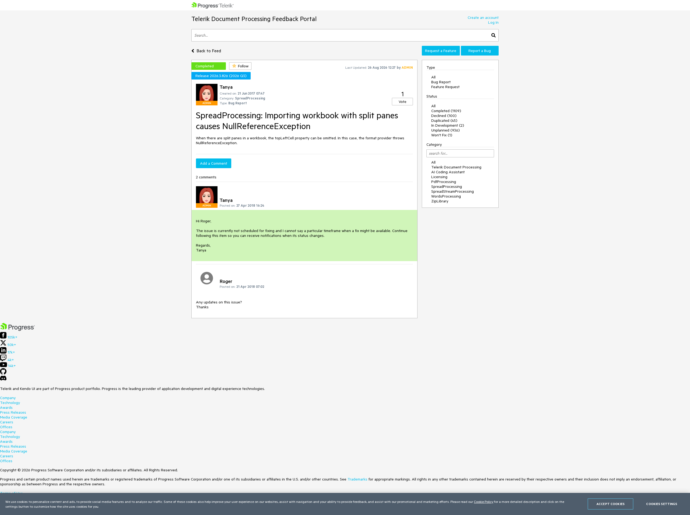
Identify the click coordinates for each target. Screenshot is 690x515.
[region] (345, 504)
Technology (10, 402)
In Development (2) (447, 125)
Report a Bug (479, 50)
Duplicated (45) (444, 120)
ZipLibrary (439, 201)
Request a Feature (440, 50)
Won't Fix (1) (441, 135)
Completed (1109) (446, 110)
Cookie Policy (483, 501)
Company (8, 397)
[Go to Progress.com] (17, 329)
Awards (6, 407)
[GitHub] (3, 373)
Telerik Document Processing (456, 167)
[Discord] (3, 379)
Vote (402, 101)
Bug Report (441, 82)
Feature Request (445, 86)
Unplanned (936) (445, 130)
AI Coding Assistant (448, 172)
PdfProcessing (443, 181)
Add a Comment (213, 163)
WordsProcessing (446, 196)
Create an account (483, 17)
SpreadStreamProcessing (452, 191)
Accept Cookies (610, 504)
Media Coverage (13, 417)
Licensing (439, 176)
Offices (6, 426)
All (433, 77)
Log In (493, 22)
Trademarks (357, 479)
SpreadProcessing (446, 186)
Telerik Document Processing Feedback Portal (254, 19)
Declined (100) (444, 115)
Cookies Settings (661, 504)
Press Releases (13, 412)
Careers (6, 422)
